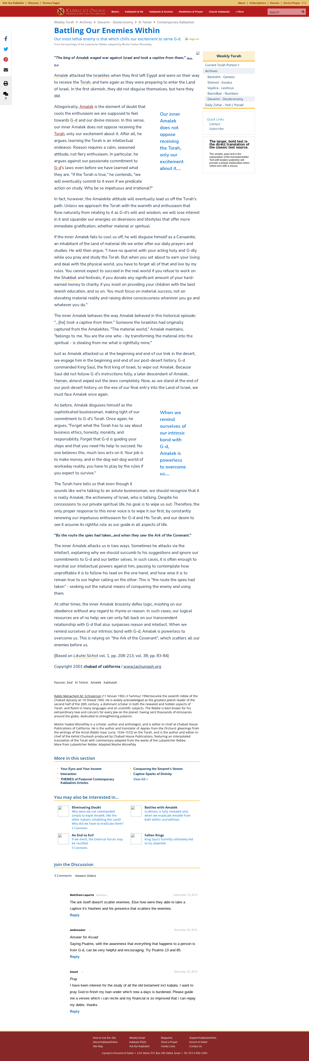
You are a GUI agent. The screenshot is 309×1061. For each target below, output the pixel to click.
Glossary (33, 3)
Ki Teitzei (145, 22)
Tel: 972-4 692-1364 (195, 1053)
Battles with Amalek (161, 807)
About (242, 3)
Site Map (98, 1046)
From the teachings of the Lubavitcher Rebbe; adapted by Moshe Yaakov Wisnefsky (103, 44)
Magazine (166, 1037)
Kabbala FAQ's (137, 1042)
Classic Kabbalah (219, 11)
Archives (86, 22)
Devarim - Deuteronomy (115, 22)
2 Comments (79, 828)
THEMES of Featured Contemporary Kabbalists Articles (87, 781)
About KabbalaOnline (105, 1042)
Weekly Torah (64, 22)
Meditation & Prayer (191, 11)
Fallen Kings (154, 835)
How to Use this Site (104, 1037)
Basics (115, 11)
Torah (59, 134)
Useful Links (168, 1046)
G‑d (57, 168)
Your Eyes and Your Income (81, 769)
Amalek (86, 106)
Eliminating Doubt (86, 807)
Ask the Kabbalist (13, 3)
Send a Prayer (291, 3)
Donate (274, 3)
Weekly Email (137, 1037)
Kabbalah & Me (134, 11)
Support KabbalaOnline (202, 1037)
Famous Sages (51, 3)
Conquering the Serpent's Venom (158, 769)
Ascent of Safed (198, 1042)
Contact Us (195, 1046)
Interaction (68, 774)
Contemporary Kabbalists (175, 22)
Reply (74, 915)
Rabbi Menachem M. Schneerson (77, 696)
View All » (140, 779)
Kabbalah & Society (161, 11)
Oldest (91, 876)
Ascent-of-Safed (124, 1053)
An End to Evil (83, 835)
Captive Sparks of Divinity (152, 774)
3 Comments (79, 847)
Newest (81, 876)
